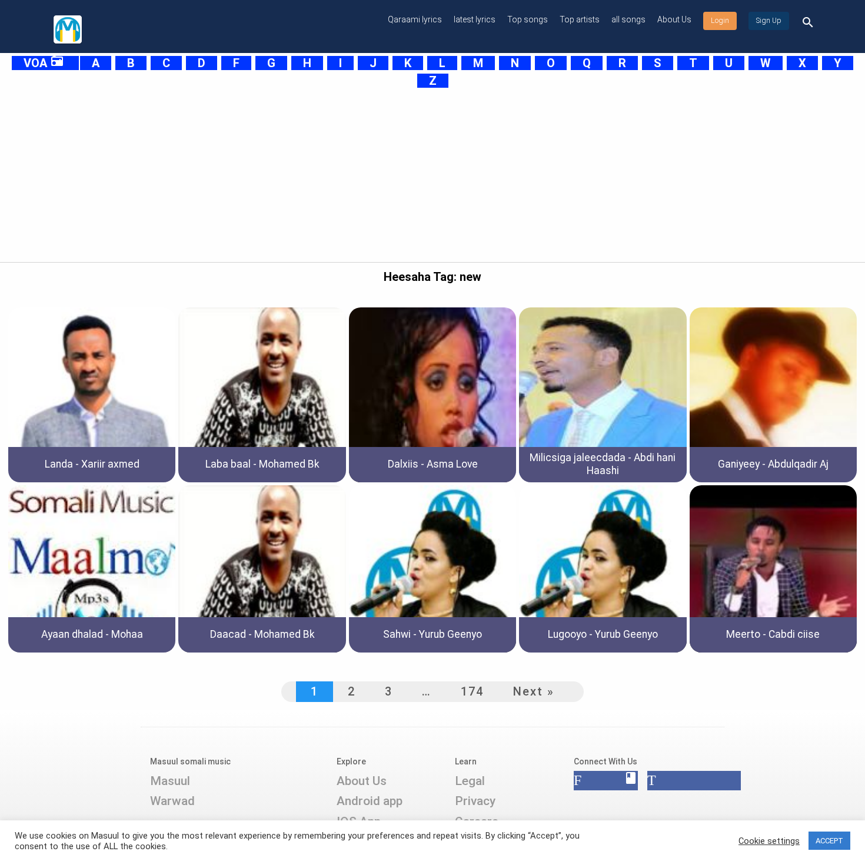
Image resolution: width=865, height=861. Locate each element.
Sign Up (768, 20)
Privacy (475, 801)
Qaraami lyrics (415, 19)
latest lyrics (474, 19)
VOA (44, 63)
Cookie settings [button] (769, 841)
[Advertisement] (403, 172)
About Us (674, 19)
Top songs (527, 19)
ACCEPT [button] (829, 840)
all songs (628, 19)
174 (472, 691)
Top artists (580, 19)
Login (720, 20)
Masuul (170, 781)
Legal (470, 781)
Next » (533, 691)
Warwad (172, 801)
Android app (369, 801)
